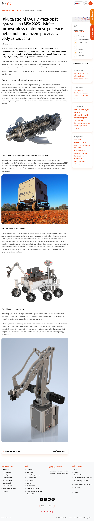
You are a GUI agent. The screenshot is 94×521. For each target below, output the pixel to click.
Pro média (81, 46)
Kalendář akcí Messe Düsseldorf (59, 473)
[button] (79, 3)
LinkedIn (53, 499)
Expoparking (30, 472)
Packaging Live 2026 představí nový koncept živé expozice (81, 76)
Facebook (41, 499)
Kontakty (5, 491)
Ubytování (29, 469)
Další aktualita (59, 451)
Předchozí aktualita (12, 451)
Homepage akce (83, 36)
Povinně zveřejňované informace (83, 484)
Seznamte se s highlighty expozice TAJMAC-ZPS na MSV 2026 (81, 94)
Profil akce (81, 56)
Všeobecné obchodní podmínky (83, 478)
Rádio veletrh (30, 480)
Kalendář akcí (7, 472)
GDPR (75, 469)
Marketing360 (30, 494)
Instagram (45, 499)
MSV (13, 10)
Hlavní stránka (5, 10)
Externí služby (31, 486)
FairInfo (29, 483)
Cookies (76, 472)
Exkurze (76, 490)
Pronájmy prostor (8, 478)
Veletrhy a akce (7, 475)
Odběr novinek (46, 506)
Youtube (49, 499)
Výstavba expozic (8, 480)
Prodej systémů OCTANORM (34, 491)
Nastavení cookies (6, 518)
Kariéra (76, 492)
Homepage (6, 469)
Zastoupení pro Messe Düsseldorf (59, 471)
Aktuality (18, 10)
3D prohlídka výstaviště (9, 488)
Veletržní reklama (32, 478)
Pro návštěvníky (83, 42)
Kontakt (80, 52)
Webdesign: (86, 518)
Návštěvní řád (78, 475)
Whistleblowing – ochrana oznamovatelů (81, 481)
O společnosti (7, 483)
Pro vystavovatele (83, 39)
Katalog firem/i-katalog (33, 475)
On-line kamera (7, 486)
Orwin (91, 518)
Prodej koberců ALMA (33, 488)
